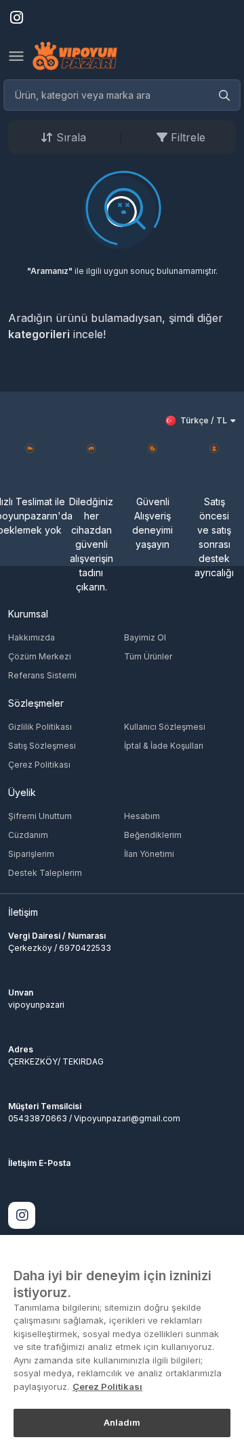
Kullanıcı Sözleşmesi (164, 727)
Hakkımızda (31, 637)
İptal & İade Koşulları (163, 746)
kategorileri (39, 334)
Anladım (122, 1422)
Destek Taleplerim (45, 873)
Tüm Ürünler (148, 656)
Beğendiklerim (153, 835)
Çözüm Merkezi (39, 656)
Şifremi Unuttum (40, 816)
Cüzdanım (28, 835)
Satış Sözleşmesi (42, 746)
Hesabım (142, 816)
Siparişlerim (31, 854)
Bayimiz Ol (145, 637)
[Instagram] (21, 1215)
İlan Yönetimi (149, 854)
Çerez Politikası (39, 765)
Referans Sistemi (42, 675)
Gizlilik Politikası (40, 727)
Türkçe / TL (203, 420)
